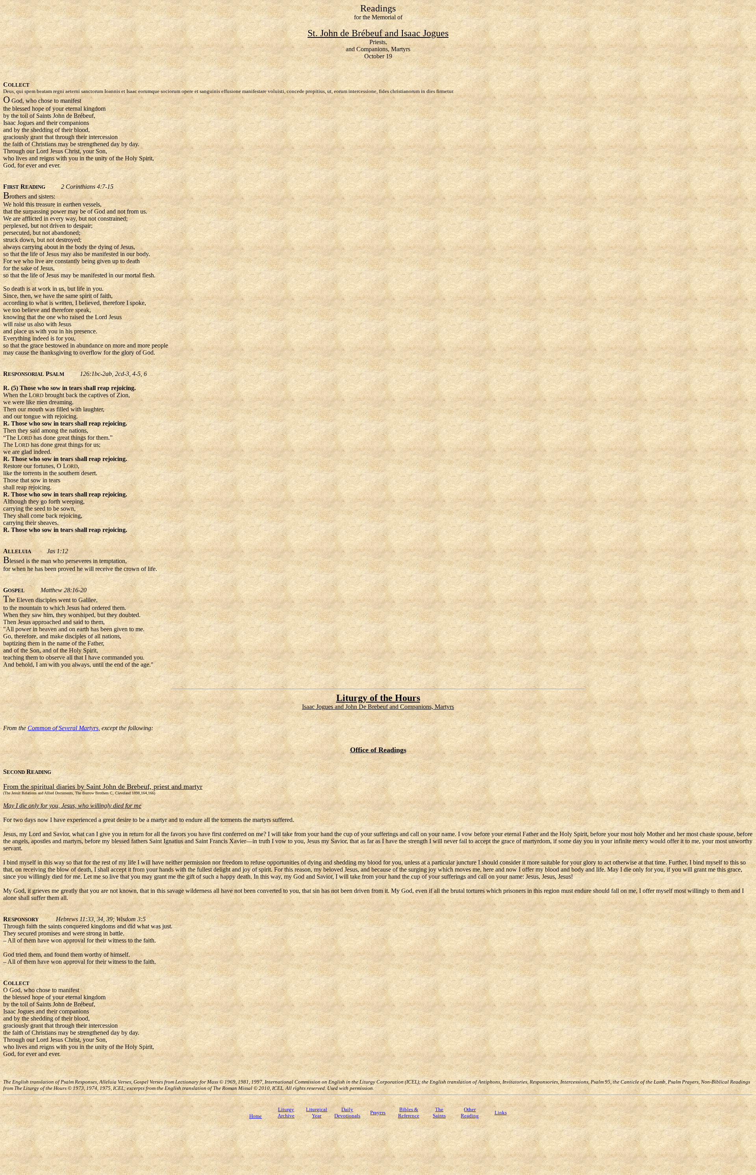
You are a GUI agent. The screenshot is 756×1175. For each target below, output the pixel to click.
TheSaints (439, 1112)
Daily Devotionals (347, 1112)
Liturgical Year (316, 1112)
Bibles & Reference (408, 1112)
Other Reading (470, 1112)
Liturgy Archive (286, 1112)
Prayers (377, 1113)
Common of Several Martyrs (63, 728)
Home (255, 1116)
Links (501, 1113)
